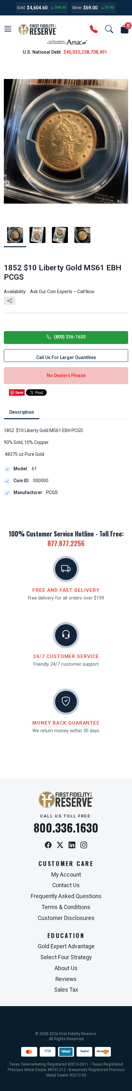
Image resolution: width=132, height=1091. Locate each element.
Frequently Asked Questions (66, 896)
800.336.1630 (66, 827)
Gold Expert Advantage (66, 946)
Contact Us (66, 885)
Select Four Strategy (66, 957)
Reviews (66, 979)
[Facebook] (48, 846)
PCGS (52, 492)
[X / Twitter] (60, 846)
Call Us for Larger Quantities (66, 357)
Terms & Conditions (66, 907)
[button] (7, 29)
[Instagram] (83, 846)
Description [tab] (21, 412)
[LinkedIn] (72, 846)
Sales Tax (66, 990)
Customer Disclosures (66, 918)
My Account (66, 874)
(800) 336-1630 (68, 336)
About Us (66, 968)
